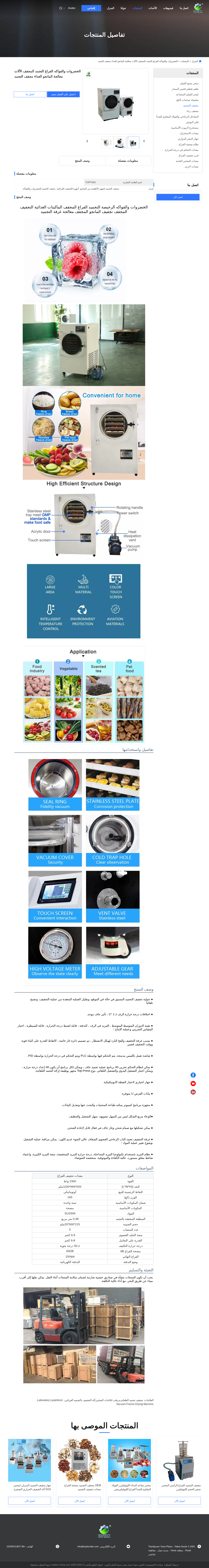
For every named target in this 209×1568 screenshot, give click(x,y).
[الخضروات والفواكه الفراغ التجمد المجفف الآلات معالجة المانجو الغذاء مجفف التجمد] (115, 101)
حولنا (123, 8)
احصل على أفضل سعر (63, 94)
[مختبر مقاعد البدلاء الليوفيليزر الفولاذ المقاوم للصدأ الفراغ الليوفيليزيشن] (129, 1460)
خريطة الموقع (172, 1564)
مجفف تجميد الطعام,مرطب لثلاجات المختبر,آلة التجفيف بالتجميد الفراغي (104, 1400)
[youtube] (193, 1084)
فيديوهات (168, 8)
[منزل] (198, 8)
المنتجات (137, 8)
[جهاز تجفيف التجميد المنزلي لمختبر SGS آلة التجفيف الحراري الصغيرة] (29, 1460)
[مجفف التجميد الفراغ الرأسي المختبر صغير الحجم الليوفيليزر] (179, 1460)
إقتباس (91, 8)
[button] (196, 1468)
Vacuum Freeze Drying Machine (134, 1404)
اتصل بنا (184, 8)
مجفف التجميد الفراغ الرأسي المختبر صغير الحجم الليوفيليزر (181, 1487)
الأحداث (153, 8)
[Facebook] (193, 1075)
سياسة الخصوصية (154, 1564)
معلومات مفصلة (128, 160)
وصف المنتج (82, 160)
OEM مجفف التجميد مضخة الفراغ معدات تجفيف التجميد (82, 1487)
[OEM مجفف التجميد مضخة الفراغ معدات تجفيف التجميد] (79, 1460)
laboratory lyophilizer (50, 1400)
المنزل (110, 8)
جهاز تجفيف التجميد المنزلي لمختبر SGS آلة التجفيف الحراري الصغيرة (32, 1487)
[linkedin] (193, 1092)
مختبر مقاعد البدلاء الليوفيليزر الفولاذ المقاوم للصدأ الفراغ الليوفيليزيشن (131, 1487)
